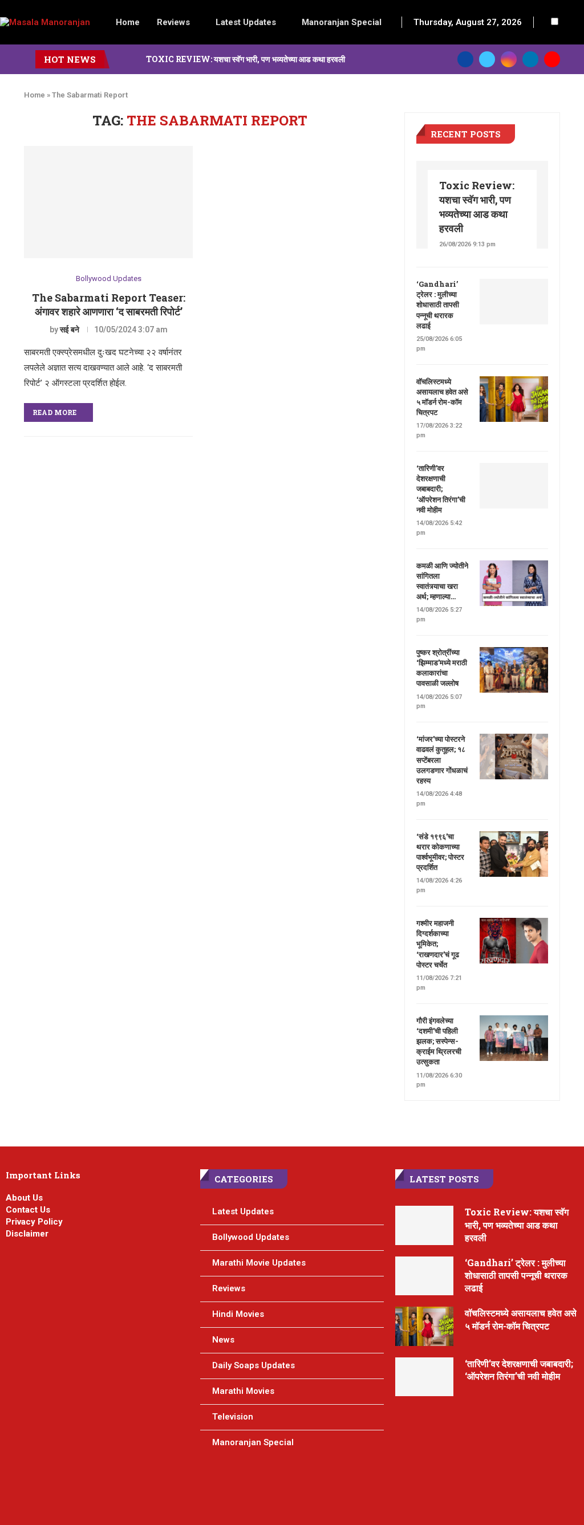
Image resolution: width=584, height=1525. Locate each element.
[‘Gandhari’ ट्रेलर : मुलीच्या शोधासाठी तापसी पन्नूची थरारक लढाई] (514, 301)
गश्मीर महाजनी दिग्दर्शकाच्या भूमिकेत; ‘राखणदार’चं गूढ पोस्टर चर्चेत (437, 944)
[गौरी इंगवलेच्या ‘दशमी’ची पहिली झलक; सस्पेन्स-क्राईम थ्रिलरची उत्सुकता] (514, 1038)
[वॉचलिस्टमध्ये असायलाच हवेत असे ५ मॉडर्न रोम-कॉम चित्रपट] (514, 399)
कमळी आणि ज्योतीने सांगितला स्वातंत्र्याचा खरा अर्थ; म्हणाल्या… (442, 581)
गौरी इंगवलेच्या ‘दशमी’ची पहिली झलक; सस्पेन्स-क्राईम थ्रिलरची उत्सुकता (438, 1041)
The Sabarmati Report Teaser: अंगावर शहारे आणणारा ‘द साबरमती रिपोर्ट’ (108, 304)
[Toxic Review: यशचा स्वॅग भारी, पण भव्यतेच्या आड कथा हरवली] (424, 1225)
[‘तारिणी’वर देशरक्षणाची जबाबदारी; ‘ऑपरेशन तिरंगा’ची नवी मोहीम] (514, 486)
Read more (54, 412)
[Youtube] (552, 59)
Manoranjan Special (342, 22)
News (223, 1340)
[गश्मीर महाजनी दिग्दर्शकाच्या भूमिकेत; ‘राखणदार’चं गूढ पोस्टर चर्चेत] (514, 940)
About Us (24, 1198)
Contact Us (28, 1210)
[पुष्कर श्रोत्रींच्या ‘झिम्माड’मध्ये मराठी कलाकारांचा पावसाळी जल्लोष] (514, 670)
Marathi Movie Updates (259, 1263)
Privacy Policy (34, 1222)
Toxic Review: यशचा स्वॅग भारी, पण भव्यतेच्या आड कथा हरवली (245, 59)
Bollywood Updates (108, 278)
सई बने (69, 329)
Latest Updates (246, 22)
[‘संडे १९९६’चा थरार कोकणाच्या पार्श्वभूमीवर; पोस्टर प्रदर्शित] (514, 854)
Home (128, 22)
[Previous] (120, 59)
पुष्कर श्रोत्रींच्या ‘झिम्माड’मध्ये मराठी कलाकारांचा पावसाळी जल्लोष (441, 668)
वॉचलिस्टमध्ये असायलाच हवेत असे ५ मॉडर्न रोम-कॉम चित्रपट (442, 397)
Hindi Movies (238, 1314)
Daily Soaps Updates (253, 1365)
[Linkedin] (530, 59)
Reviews (173, 22)
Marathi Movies (243, 1391)
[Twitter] (487, 59)
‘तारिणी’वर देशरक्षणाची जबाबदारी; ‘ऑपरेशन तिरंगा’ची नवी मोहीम (440, 489)
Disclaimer (27, 1234)
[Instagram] (509, 59)
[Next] (135, 59)
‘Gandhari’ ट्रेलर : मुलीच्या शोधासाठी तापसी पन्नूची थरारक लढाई (437, 305)
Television (232, 1417)
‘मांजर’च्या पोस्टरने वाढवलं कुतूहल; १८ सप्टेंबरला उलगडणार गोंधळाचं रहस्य (442, 760)
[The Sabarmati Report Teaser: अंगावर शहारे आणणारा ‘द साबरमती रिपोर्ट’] (108, 202)
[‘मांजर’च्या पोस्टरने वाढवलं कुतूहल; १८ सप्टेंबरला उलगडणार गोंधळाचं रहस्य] (514, 756)
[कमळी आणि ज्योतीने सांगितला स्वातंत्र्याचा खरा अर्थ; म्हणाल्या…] (514, 583)
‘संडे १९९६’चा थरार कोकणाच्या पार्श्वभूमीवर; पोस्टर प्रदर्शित (440, 852)
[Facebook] (465, 59)
